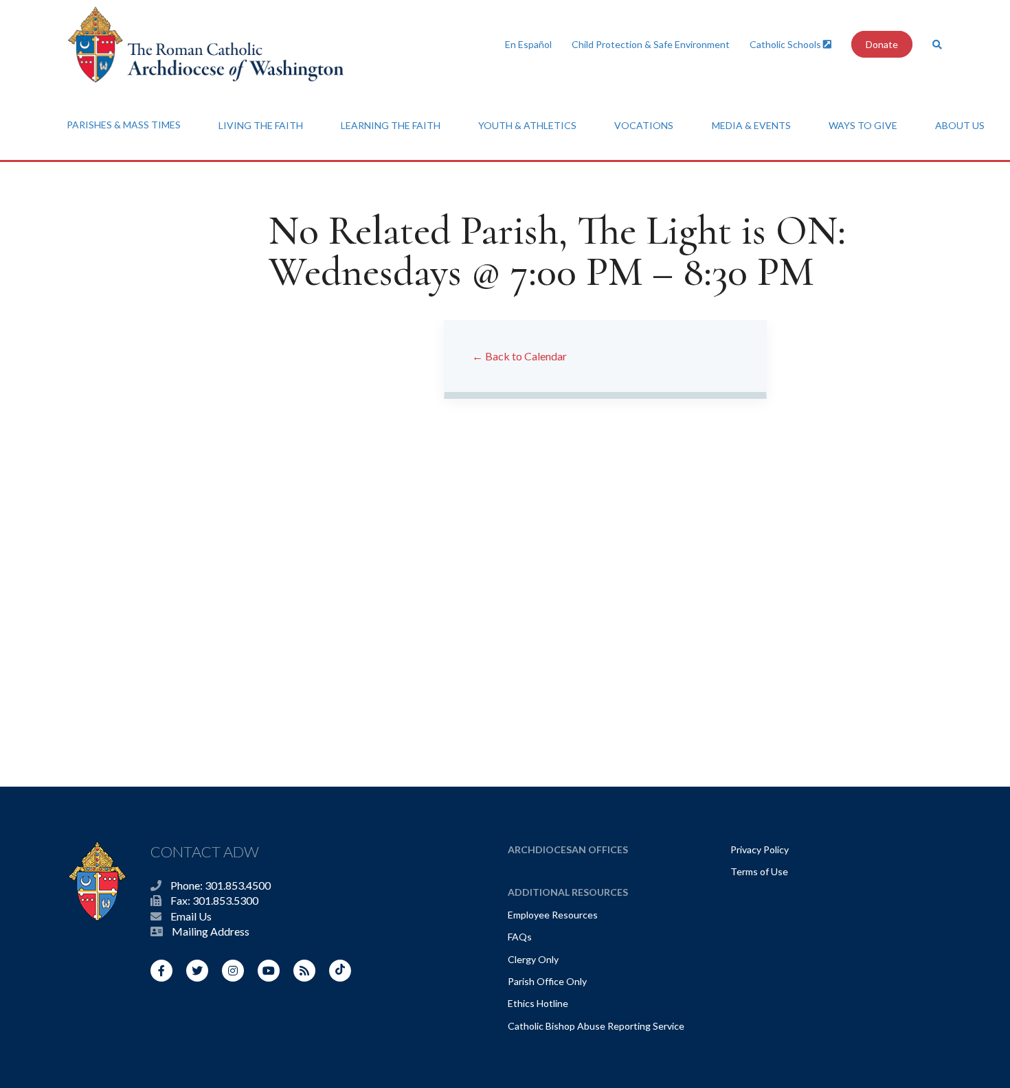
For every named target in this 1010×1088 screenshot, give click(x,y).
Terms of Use (759, 871)
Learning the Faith (390, 125)
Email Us (191, 916)
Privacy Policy (759, 849)
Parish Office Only (547, 981)
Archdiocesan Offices (568, 849)
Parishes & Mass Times (124, 124)
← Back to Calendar (519, 355)
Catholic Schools (786, 44)
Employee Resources (553, 915)
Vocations (643, 125)
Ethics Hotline (538, 1003)
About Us (960, 125)
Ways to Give (863, 125)
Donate (882, 44)
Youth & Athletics (527, 125)
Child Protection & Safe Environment (651, 44)
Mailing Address (210, 931)
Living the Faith (260, 125)
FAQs (520, 936)
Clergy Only (533, 959)
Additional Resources (568, 892)
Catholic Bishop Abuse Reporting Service (596, 1026)
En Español (528, 44)
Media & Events (751, 125)
